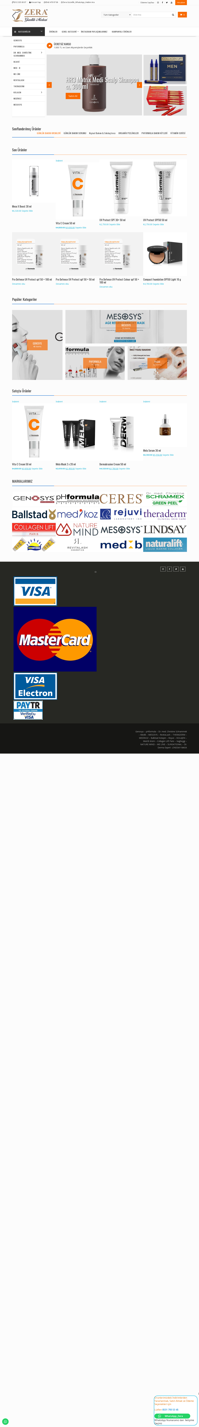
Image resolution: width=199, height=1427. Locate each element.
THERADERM (19, 86)
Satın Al (73, 96)
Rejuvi (17, 61)
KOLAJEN (17, 92)
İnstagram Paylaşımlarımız (94, 31)
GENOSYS (18, 40)
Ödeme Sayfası (147, 2)
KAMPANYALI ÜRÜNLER (122, 31)
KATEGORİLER (24, 31)
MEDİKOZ (18, 98)
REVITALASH (19, 80)
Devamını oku (18, 283)
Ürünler (53, 31)
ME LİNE (17, 73)
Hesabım (181, 2)
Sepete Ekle (27, 210)
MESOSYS (18, 104)
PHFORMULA (19, 46)
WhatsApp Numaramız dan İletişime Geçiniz (174, 1410)
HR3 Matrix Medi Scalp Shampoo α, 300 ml (102, 83)
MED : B (17, 67)
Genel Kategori (69, 31)
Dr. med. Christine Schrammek (23, 54)
